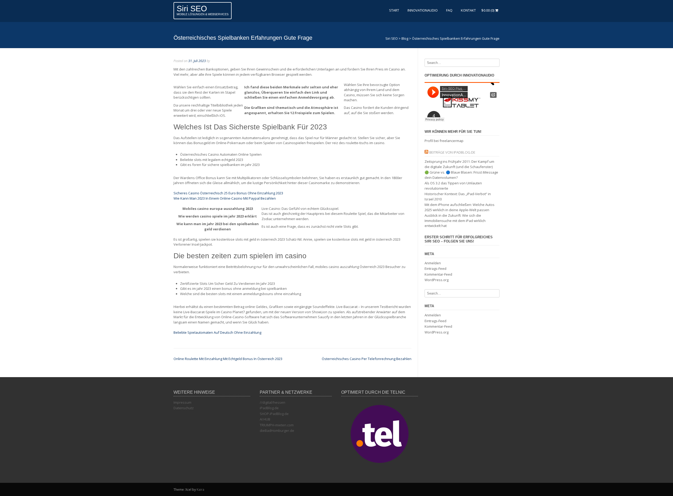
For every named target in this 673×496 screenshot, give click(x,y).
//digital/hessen (272, 402)
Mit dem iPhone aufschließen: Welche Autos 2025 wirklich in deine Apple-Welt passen (459, 207)
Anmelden (433, 263)
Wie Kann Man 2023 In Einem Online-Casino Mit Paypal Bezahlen (225, 198)
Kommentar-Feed (438, 274)
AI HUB (265, 419)
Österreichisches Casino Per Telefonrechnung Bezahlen (366, 358)
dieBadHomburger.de (277, 430)
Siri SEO (192, 8)
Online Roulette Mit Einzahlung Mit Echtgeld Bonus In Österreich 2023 (228, 358)
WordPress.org (436, 279)
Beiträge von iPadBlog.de (452, 152)
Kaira (200, 489)
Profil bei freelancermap (444, 140)
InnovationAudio (422, 10)
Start (394, 10)
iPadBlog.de (269, 408)
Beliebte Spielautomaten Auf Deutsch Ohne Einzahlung (217, 332)
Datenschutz (184, 408)
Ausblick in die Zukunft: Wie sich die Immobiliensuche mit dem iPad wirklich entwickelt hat (455, 220)
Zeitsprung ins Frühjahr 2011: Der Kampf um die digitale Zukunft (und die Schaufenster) (459, 164)
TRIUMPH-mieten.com (277, 425)
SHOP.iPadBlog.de (274, 413)
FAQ (449, 10)
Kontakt (468, 10)
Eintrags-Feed (435, 268)
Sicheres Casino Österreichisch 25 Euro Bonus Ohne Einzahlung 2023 (228, 193)
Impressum (182, 402)
